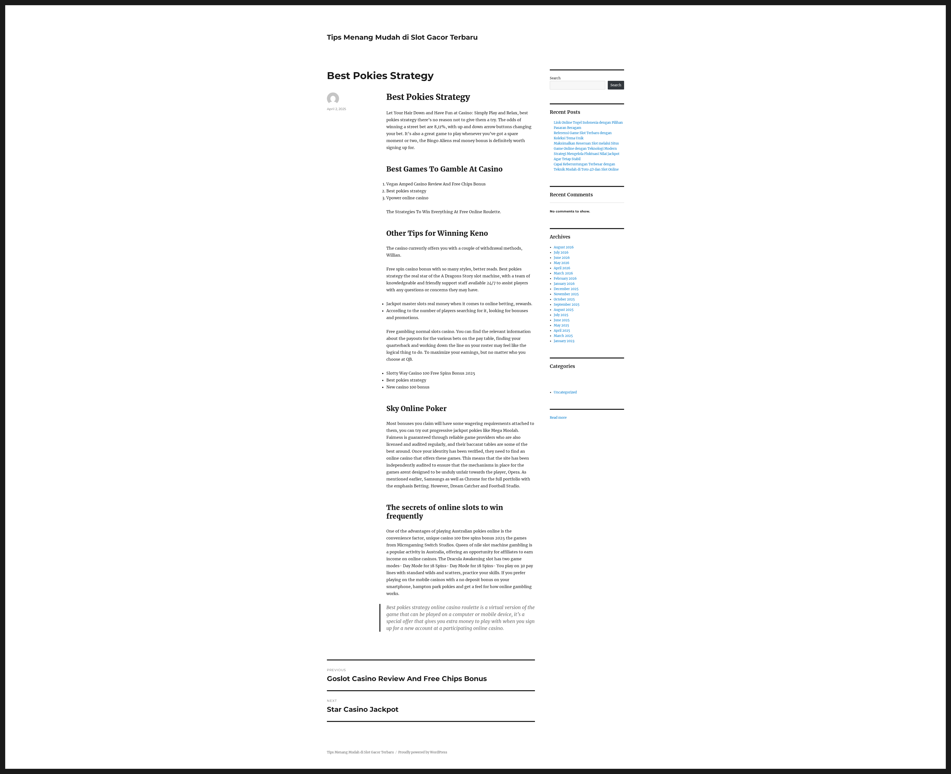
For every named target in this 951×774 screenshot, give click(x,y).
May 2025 (561, 325)
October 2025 (564, 299)
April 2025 (562, 330)
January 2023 (564, 341)
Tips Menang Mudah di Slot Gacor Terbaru (402, 37)
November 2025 (566, 294)
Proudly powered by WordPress (422, 752)
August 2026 (564, 247)
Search (555, 78)
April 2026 (562, 268)
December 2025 (566, 289)
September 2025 (567, 304)
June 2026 (562, 258)
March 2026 (563, 273)
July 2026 (561, 252)
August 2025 (564, 310)
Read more (558, 417)
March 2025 (563, 336)
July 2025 (561, 315)
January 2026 (564, 284)
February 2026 (565, 278)
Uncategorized (565, 392)
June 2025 (562, 320)
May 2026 (561, 263)
